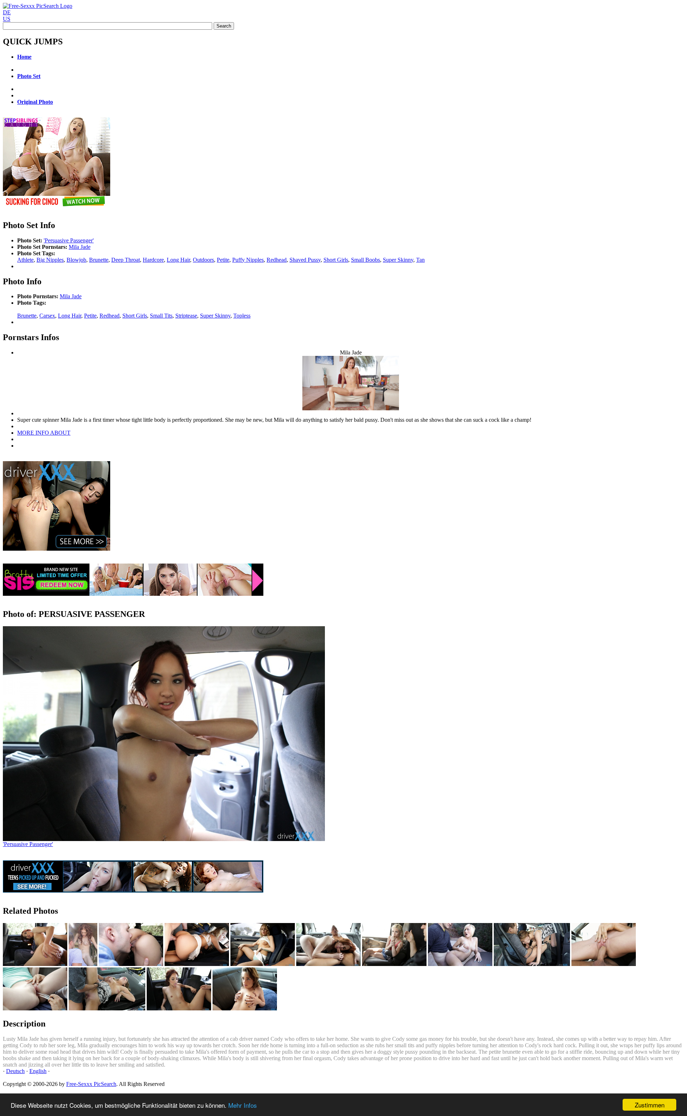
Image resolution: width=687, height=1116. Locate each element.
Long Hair (178, 260)
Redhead (277, 260)
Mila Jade (80, 247)
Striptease (186, 316)
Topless (241, 316)
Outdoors (203, 260)
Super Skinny (398, 260)
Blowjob (76, 260)
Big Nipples (50, 260)
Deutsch (15, 1071)
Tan (420, 260)
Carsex (47, 316)
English (38, 1071)
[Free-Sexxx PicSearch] (37, 6)
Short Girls (335, 260)
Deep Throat (125, 260)
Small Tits (161, 316)
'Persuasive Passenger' (69, 240)
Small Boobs (365, 260)
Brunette (98, 260)
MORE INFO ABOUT (43, 433)
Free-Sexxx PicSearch (91, 1084)
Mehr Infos (242, 1105)
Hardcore (153, 260)
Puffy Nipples (248, 260)
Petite (223, 260)
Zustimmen (649, 1104)
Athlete (25, 260)
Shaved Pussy (305, 260)
